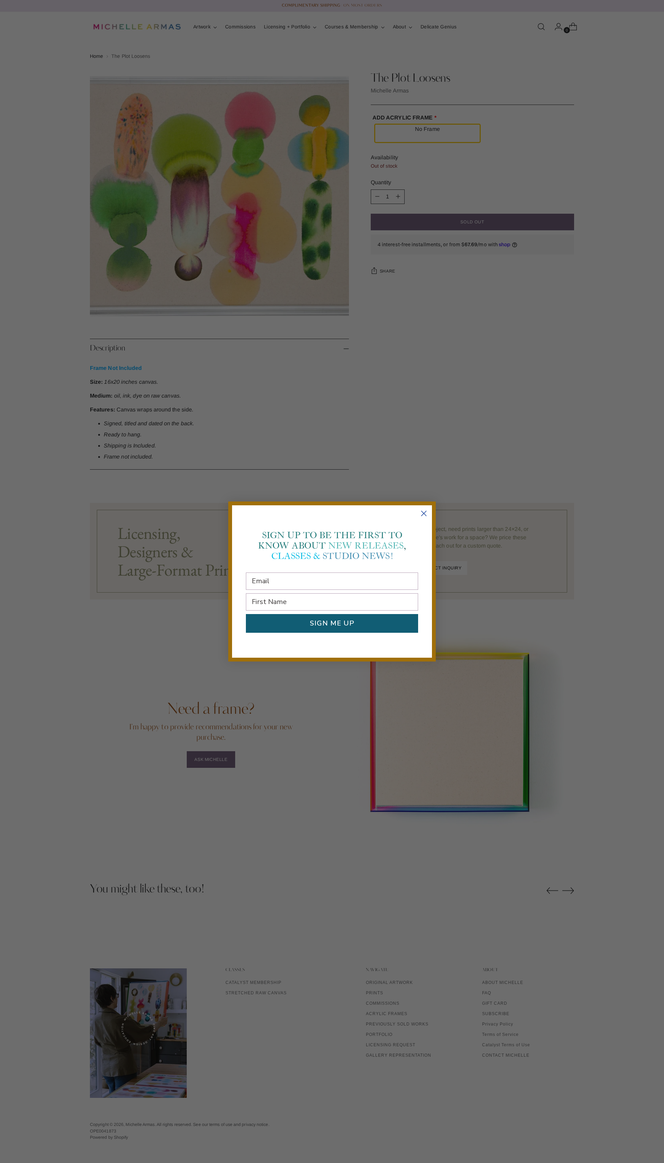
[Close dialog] (424, 513)
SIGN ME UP (332, 623)
